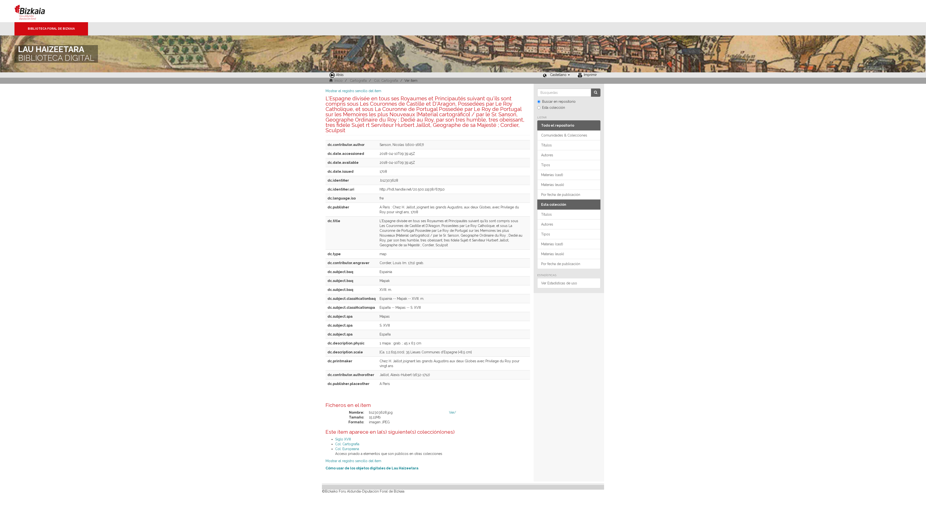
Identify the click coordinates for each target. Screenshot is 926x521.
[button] (559, 74)
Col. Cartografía (386, 80)
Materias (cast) (552, 175)
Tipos (545, 165)
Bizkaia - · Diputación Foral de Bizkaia (34, 11)
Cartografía (358, 80)
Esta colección (553, 108)
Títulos (546, 145)
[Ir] (595, 93)
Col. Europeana (347, 449)
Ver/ (452, 412)
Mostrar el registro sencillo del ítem (353, 91)
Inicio (338, 80)
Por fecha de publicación (560, 195)
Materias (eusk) (552, 185)
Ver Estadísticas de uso (559, 283)
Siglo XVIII (343, 439)
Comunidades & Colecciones (564, 135)
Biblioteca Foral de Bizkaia (51, 28)
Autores (547, 155)
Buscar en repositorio (559, 101)
